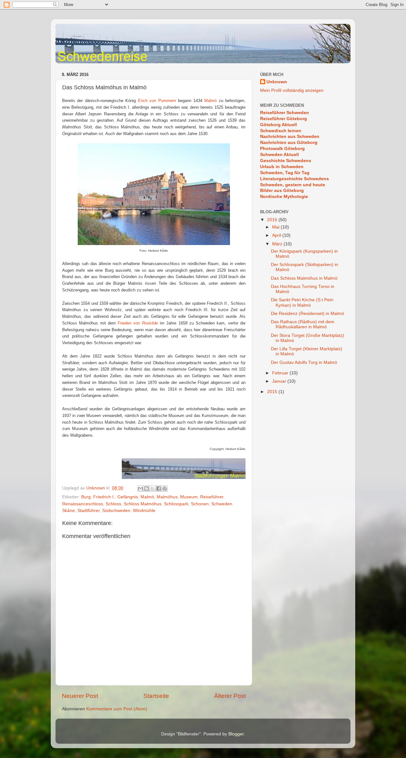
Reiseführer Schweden (284, 112)
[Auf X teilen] (152, 488)
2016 (272, 219)
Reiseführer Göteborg (283, 118)
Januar (279, 381)
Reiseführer (211, 497)
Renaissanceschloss (82, 504)
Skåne (68, 510)
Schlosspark (176, 504)
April (277, 235)
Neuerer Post (80, 696)
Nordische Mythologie (284, 196)
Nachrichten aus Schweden (289, 136)
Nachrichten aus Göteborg (289, 142)
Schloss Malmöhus (142, 504)
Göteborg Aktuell (278, 124)
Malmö (210, 100)
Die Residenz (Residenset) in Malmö (307, 313)
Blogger (236, 734)
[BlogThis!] (146, 488)
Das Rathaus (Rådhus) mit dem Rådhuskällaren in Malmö (302, 324)
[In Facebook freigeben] (158, 488)
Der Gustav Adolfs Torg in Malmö (304, 362)
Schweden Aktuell (279, 154)
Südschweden (116, 510)
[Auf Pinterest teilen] (164, 488)
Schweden (221, 504)
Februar (281, 373)
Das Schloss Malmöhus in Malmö (304, 278)
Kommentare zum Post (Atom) (116, 709)
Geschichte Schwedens (285, 160)
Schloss (113, 504)
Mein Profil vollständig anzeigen (292, 90)
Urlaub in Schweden (282, 166)
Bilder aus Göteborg (282, 190)
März (278, 244)
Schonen (200, 504)
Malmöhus (167, 497)
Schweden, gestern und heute (292, 184)
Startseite (156, 696)
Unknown (276, 81)
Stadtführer (88, 510)
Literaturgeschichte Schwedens (294, 178)
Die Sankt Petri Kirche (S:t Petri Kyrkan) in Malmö (302, 302)
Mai (276, 227)
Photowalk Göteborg (282, 148)
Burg (86, 497)
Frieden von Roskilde (138, 323)
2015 (272, 391)
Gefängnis (127, 497)
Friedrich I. (104, 497)
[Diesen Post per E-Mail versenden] (140, 488)
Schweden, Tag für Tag (285, 172)
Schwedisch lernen (280, 130)
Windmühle (144, 510)
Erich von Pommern (157, 100)
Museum (189, 497)
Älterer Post (230, 696)
